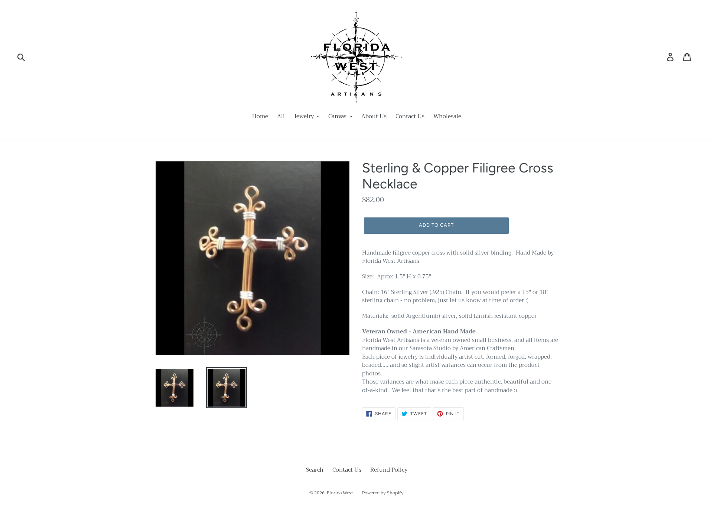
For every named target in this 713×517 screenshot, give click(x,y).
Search (314, 470)
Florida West (340, 493)
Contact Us (346, 470)
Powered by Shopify (383, 493)
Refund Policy (388, 470)
